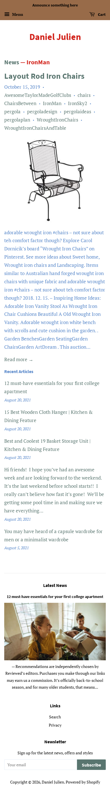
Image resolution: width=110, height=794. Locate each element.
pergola (12, 111)
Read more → (18, 359)
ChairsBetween (20, 103)
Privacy (55, 725)
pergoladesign (42, 111)
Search (55, 717)
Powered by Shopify (83, 782)
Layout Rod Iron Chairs (44, 76)
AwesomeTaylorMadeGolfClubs (37, 95)
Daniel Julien (55, 36)
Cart (101, 14)
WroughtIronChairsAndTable (35, 128)
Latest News (55, 585)
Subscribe (91, 765)
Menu (17, 14)
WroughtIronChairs (57, 119)
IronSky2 (77, 103)
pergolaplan (17, 119)
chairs (84, 95)
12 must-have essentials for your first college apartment (55, 596)
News (11, 62)
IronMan (52, 103)
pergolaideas (77, 111)
